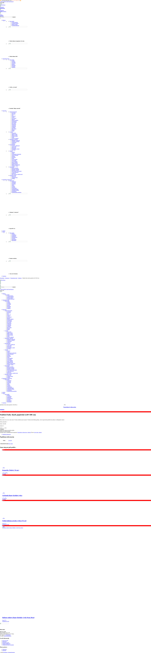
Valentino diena (15, 177)
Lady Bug (14, 112)
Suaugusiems (11, 166)
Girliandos (14, 182)
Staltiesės (13, 67)
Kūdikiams (14, 236)
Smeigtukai (14, 181)
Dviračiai (13, 238)
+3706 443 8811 (3, 1)
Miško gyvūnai (14, 135)
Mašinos (13, 233)
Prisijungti (2, 7)
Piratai (13, 158)
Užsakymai (4, 649)
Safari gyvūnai (14, 134)
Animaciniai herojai (13, 111)
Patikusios (2, 11)
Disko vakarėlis (15, 162)
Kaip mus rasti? (5, 640)
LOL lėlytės (14, 118)
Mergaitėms (14, 240)
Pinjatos (13, 185)
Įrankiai (13, 64)
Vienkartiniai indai (5, 58)
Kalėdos (13, 178)
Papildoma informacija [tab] (6, 434)
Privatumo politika (5, 642)
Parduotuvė (7, 278)
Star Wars (13, 149)
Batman (13, 129)
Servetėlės (14, 62)
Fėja (12, 114)
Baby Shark (14, 128)
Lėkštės (13, 60)
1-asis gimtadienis (15, 172)
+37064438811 (8, 634)
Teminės (11, 151)
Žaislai (3, 231)
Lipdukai (13, 187)
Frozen (13, 117)
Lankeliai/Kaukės (15, 189)
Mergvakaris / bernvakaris (16, 171)
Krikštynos (14, 173)
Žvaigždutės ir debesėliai (16, 154)
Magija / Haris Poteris (16, 164)
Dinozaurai (14, 132)
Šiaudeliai (13, 65)
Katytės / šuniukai (15, 138)
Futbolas (13, 156)
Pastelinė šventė (15, 163)
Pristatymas (4, 641)
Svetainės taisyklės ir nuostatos (8, 644)
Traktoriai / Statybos (15, 141)
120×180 (10, 440)
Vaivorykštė (14, 160)
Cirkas (13, 153)
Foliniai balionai (15, 22)
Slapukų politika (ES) (6, 643)
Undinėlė (13, 127)
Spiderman (14, 126)
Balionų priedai (15, 24)
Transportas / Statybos (13, 139)
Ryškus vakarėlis (15, 167)
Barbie (13, 130)
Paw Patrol (14, 123)
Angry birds (14, 146)
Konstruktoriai (14, 237)
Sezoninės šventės (12, 175)
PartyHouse (5, 652)
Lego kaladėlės (14, 159)
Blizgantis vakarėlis (15, 169)
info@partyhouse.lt (10, 1)
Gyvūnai (11, 131)
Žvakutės (13, 66)
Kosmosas (14, 157)
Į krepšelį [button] (4, 474)
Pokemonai (14, 147)
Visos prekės (11, 21)
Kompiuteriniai (12, 144)
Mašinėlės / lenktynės (16, 140)
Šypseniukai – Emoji (11, 347)
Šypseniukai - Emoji (15, 148)
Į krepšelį (2, 429)
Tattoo (13, 184)
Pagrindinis (2, 278)
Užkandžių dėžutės (15, 190)
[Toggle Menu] (0, 18)
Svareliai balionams (15, 25)
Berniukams (14, 239)
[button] (7, 430)
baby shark (36, 432)
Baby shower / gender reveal (17, 174)
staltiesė (40, 432)
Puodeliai (13, 61)
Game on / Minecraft (16, 145)
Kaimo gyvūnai (15, 136)
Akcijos (3, 230)
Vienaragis (14, 125)
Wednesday (14, 124)
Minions (13, 119)
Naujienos (4, 276)
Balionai (3, 20)
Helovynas (14, 176)
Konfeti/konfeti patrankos (16, 192)
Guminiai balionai (15, 23)
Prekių (1, 15)
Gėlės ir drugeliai (15, 155)
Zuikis (13, 137)
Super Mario (14, 122)
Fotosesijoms (14, 188)
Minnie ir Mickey (15, 120)
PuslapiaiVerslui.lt (11, 652)
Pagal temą (4, 110)
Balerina (13, 152)
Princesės (13, 113)
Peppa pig (14, 116)
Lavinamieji (14, 235)
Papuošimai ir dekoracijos (7, 179)
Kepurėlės (14, 183)
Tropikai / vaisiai (15, 165)
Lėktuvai (13, 143)
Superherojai (14, 121)
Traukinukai (14, 142)
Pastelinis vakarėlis (15, 170)
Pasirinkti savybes (5, 524)
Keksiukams (14, 191)
